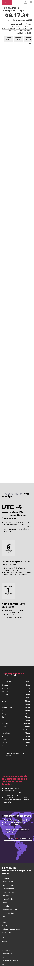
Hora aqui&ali (7, 882)
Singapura (5, 736)
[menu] (31, 2)
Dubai (4, 727)
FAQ (3, 957)
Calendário (6, 906)
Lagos (4, 701)
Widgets (5, 926)
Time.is (7, 2)
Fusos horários (8, 889)
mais (30, 43)
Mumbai (5, 730)
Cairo (4, 717)
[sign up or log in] (25, 3)
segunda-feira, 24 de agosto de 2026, (18, 21)
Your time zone (8, 885)
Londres (5, 704)
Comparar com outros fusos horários (15, 755)
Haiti (27, 820)
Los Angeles (6, 682)
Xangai (4, 739)
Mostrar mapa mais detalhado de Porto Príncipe (17, 831)
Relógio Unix (7, 941)
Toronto (5, 691)
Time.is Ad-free (8, 954)
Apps (4, 922)
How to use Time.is (10, 961)
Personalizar (7, 950)
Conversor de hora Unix (12, 945)
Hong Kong (6, 733)
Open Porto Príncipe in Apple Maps (18, 838)
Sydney (4, 746)
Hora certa (6, 878)
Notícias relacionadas (11, 929)
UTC (3, 698)
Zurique (5, 714)
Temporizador (7, 899)
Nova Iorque (6, 688)
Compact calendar (9, 910)
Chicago (5, 685)
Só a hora (6, 896)
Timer (4, 903)
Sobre (4, 964)
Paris (8, 39)
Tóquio (28, 39)
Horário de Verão (9, 892)
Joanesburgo (7, 707)
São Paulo (5, 695)
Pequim (18, 39)
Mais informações (8, 28)
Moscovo (5, 723)
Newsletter (6, 932)
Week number (8, 913)
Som (4, 917)
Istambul (5, 720)
